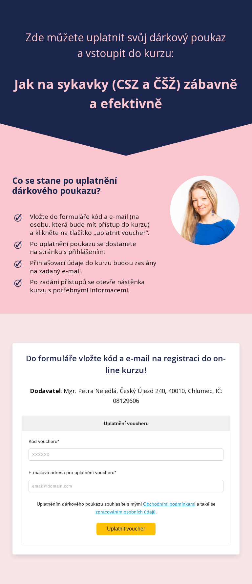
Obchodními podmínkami (169, 504)
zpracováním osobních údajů (125, 511)
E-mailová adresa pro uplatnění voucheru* (72, 472)
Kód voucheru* (44, 441)
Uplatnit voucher (126, 529)
